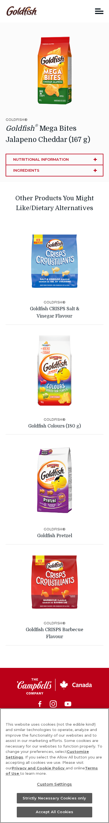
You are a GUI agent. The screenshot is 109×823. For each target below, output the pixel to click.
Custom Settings (54, 784)
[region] (54, 765)
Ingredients (26, 170)
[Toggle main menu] (99, 11)
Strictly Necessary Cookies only (54, 798)
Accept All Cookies (54, 812)
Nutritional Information (41, 159)
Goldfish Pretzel (54, 535)
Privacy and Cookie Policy (39, 768)
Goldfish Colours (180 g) (54, 426)
